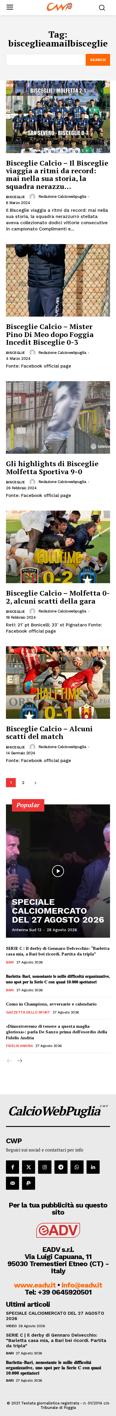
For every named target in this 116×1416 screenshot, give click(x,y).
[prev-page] (9, 1061)
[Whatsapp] (77, 1166)
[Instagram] (44, 1166)
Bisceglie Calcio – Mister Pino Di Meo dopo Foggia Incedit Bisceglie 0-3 (50, 334)
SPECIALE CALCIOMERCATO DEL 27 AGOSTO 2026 (58, 911)
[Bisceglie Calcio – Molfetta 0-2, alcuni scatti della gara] (58, 547)
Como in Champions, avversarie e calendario (51, 1004)
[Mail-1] (12, 1183)
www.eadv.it (35, 1285)
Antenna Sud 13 (26, 930)
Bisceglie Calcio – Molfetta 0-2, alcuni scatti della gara (58, 596)
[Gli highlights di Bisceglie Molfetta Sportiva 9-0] (58, 417)
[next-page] (35, 782)
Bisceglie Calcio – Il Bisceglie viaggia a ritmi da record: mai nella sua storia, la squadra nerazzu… (57, 174)
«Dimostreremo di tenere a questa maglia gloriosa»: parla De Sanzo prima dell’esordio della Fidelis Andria (56, 1031)
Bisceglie (15, 197)
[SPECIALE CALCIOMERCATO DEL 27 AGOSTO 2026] (58, 871)
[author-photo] (33, 197)
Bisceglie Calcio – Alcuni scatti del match (49, 732)
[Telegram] (61, 1166)
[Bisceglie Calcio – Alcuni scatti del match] (58, 682)
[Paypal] (28, 1183)
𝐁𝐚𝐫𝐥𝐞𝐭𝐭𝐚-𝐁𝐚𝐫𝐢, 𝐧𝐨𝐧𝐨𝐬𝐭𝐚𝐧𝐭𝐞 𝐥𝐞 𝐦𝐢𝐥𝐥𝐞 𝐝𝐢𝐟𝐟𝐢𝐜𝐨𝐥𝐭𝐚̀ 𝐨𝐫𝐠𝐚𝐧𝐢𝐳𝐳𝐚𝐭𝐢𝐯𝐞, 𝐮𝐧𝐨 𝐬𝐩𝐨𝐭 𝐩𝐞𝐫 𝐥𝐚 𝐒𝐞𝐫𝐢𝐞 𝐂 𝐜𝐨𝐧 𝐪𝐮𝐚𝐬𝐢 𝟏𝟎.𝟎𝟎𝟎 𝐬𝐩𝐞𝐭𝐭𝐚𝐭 (58, 979)
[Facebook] (12, 1166)
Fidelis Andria (19, 1046)
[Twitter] (28, 1166)
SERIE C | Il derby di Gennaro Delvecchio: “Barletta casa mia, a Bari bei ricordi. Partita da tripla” (57, 951)
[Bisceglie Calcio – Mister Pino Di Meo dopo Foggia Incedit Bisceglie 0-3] (58, 280)
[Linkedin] (93, 1166)
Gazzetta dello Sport (28, 1012)
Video (11, 1326)
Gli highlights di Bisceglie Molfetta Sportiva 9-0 (52, 467)
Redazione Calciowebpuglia (62, 196)
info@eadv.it (82, 1285)
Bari (10, 962)
